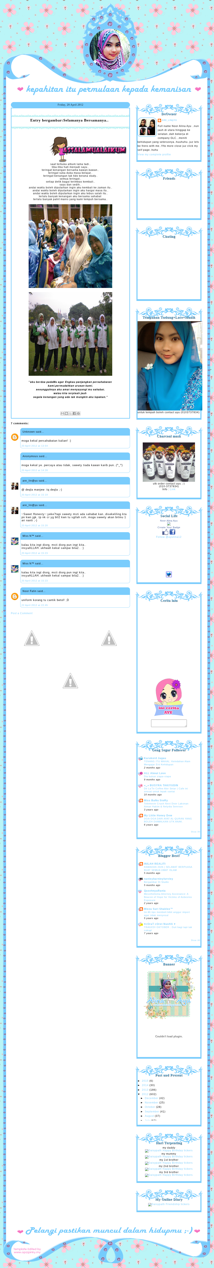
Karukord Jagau (155, 758)
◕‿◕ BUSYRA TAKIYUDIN (161, 785)
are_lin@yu (30, 480)
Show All (195, 832)
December (152, 1098)
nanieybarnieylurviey (158, 878)
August (150, 1116)
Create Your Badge (169, 527)
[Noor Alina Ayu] (169, 524)
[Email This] (62, 413)
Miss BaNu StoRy (156, 800)
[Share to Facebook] (74, 413)
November (152, 1102)
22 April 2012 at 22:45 (35, 605)
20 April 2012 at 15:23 (35, 553)
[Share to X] (70, 413)
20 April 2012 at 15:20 (35, 525)
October (150, 1107)
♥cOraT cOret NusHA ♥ (160, 924)
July (148, 1120)
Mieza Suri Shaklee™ (158, 909)
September (152, 1111)
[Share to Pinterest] (78, 413)
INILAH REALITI (155, 863)
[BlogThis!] (66, 413)
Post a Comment (22, 613)
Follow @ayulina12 (169, 537)
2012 (145, 1094)
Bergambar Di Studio (156, 882)
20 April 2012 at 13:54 (35, 446)
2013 (145, 1089)
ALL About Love (155, 773)
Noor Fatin (30, 591)
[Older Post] (109, 658)
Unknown (29, 431)
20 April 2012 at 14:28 (35, 470)
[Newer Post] (32, 658)
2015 (145, 1080)
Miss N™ (28, 535)
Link (173, 489)
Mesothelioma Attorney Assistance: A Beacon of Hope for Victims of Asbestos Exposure (168, 897)
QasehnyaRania (155, 890)
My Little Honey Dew (158, 815)
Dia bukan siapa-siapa (157, 776)
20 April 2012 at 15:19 (35, 494)
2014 (145, 1085)
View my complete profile (154, 154)
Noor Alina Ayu (169, 520)
